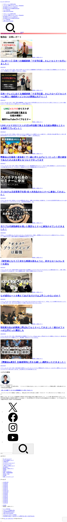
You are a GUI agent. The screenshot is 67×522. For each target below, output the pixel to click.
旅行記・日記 (6, 474)
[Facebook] (13, 421)
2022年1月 (5, 489)
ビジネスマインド (7, 464)
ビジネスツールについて (9, 463)
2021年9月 (5, 493)
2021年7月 (5, 496)
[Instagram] (13, 432)
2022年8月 (5, 483)
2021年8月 (5, 494)
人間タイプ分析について (9, 465)
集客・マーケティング (8, 476)
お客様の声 (5, 461)
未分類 (4, 475)
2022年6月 (5, 485)
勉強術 (4, 469)
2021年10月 (5, 491)
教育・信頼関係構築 (8, 472)
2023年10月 (5, 482)
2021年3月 (5, 501)
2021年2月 (5, 502)
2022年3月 (5, 487)
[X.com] (13, 411)
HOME (4, 505)
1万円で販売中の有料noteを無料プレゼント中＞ (12, 33)
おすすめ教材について (8, 460)
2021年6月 (5, 497)
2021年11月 (5, 490)
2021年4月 (5, 500)
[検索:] (7, 453)
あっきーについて (7, 458)
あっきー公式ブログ (5, 1)
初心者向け (5, 467)
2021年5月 (5, 498)
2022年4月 (5, 486)
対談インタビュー (7, 471)
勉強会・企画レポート (8, 468)
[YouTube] (13, 442)
